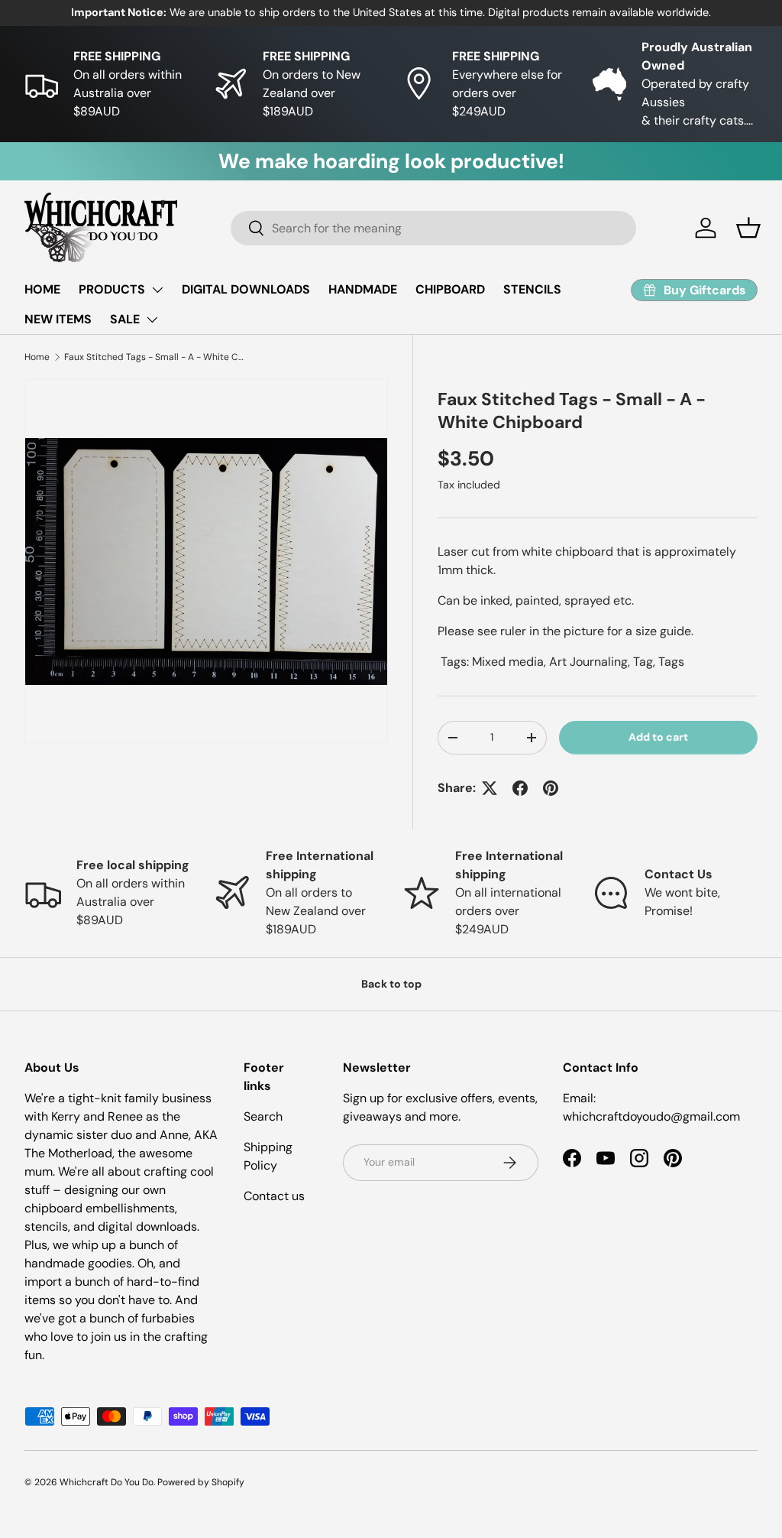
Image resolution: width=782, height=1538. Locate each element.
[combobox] (433, 228)
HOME (42, 289)
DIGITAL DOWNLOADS (246, 289)
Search (263, 1116)
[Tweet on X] (489, 788)
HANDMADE (362, 289)
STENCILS (532, 289)
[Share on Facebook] (520, 788)
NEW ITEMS (58, 319)
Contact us (274, 1196)
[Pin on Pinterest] (550, 788)
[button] (748, 228)
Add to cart (658, 737)
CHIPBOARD (450, 289)
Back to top (391, 984)
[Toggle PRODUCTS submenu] (157, 290)
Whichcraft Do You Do (106, 1482)
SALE (125, 319)
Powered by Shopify (200, 1482)
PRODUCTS (112, 289)
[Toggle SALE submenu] (152, 319)
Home (37, 357)
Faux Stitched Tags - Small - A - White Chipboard (155, 357)
